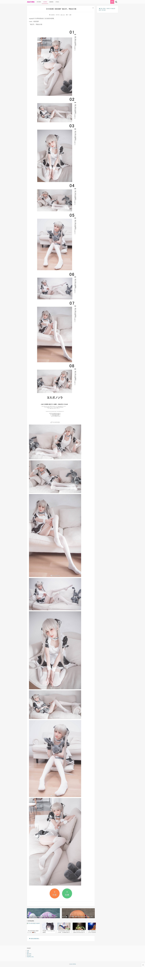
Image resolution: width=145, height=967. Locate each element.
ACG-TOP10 (73, 964)
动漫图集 (45, 1)
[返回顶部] (143, 965)
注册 (28, 950)
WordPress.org (30, 956)
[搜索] (116, 2)
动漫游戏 (51, 1)
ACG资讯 (38, 1)
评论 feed (29, 955)
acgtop (63, 14)
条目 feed (29, 953)
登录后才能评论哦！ (35, 938)
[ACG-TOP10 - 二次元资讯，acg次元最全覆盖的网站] (30, 2)
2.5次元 (57, 1)
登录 (112, 1)
